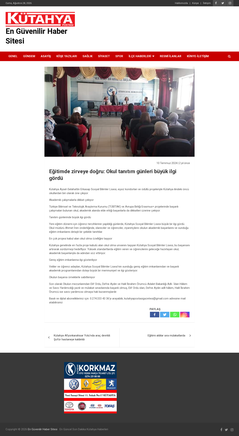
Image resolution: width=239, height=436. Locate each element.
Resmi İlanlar (170, 56)
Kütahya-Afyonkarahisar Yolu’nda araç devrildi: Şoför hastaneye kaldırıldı (82, 337)
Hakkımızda (181, 3)
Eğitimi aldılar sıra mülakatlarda (166, 335)
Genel (13, 56)
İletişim (207, 3)
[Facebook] (154, 314)
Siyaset (104, 56)
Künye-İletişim (198, 56)
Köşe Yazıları (66, 56)
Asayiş (46, 56)
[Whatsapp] (174, 314)
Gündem (29, 56)
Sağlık (87, 56)
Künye (195, 3)
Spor (119, 56)
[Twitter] (164, 314)
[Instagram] (185, 314)
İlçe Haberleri (140, 56)
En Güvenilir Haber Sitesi (42, 429)
